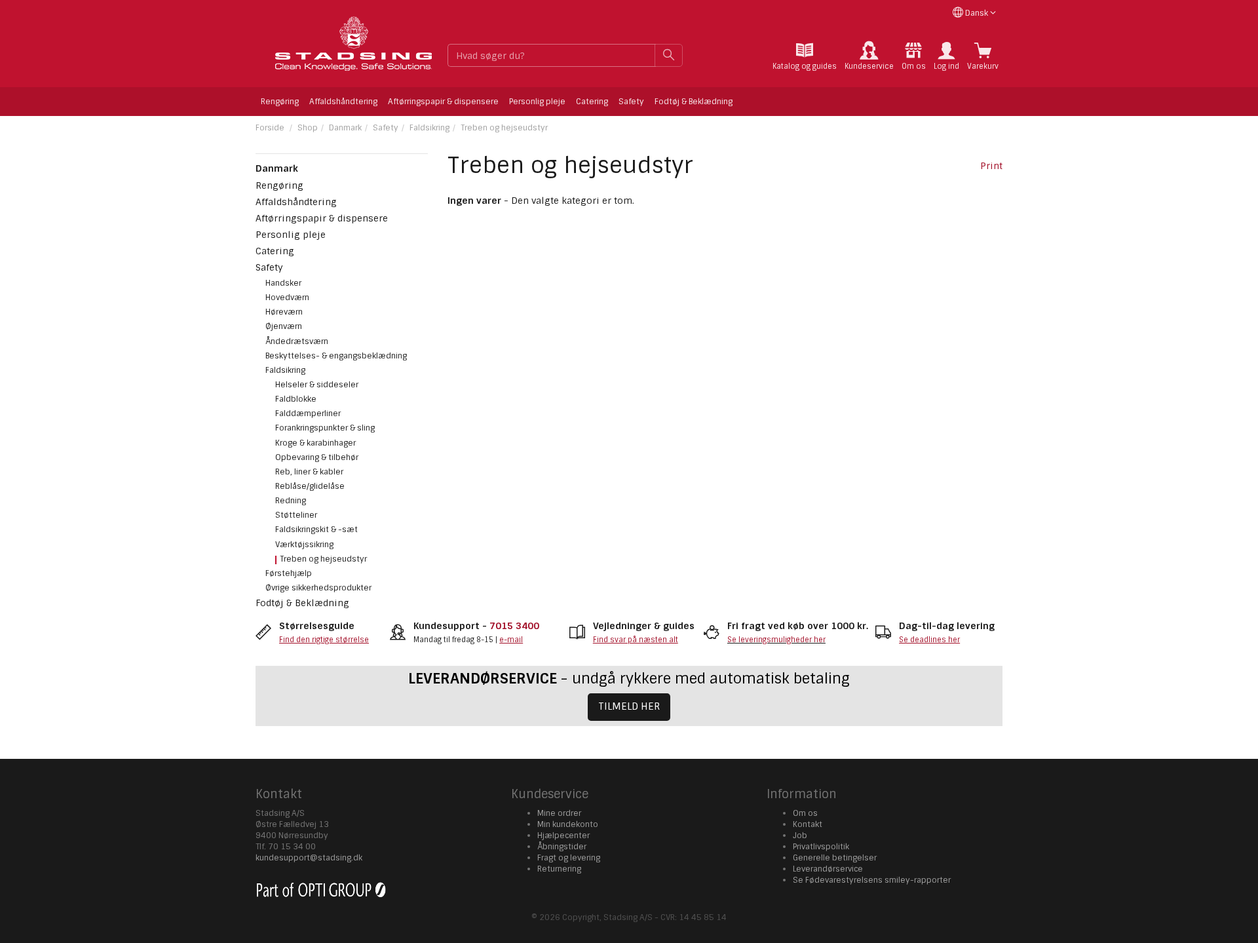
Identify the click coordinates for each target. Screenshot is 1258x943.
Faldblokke (295, 399)
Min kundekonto (567, 824)
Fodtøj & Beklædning (694, 101)
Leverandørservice (828, 869)
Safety (631, 101)
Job (800, 835)
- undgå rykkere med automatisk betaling (629, 678)
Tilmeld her (629, 706)
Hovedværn (287, 297)
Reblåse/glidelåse (310, 486)
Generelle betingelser (835, 858)
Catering (592, 101)
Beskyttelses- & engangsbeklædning (336, 356)
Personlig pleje (537, 101)
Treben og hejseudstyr (504, 128)
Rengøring (280, 101)
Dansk (976, 13)
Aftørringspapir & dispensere (443, 101)
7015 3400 (514, 626)
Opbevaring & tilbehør (316, 457)
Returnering (559, 869)
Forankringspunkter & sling (325, 428)
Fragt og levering (568, 858)
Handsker (283, 283)
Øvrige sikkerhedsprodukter (318, 588)
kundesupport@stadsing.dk (309, 858)
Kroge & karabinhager (315, 443)
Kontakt (807, 824)
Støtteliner (296, 515)
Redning (290, 500)
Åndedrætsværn (296, 341)
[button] (946, 56)
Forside (270, 128)
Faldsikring (429, 128)
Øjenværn (283, 326)
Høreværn (284, 312)
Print (991, 166)
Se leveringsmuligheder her (776, 639)
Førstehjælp (288, 573)
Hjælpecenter (563, 835)
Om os (805, 813)
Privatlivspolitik (821, 846)
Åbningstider (561, 846)
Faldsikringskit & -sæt (316, 529)
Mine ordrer (559, 813)
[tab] (805, 56)
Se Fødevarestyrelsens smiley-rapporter (872, 880)
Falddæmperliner (308, 413)
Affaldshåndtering (343, 101)
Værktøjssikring (304, 544)
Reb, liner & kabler (309, 472)
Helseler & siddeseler (316, 384)
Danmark (345, 128)
